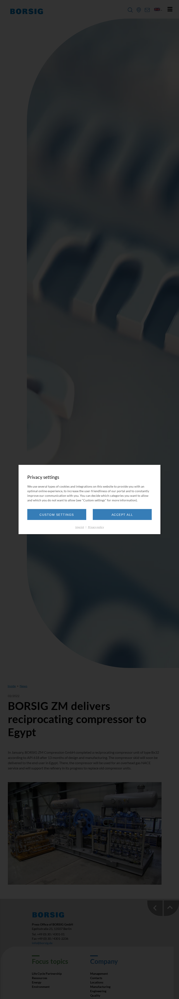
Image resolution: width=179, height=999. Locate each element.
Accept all (122, 514)
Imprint (79, 527)
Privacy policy (96, 527)
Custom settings (57, 514)
